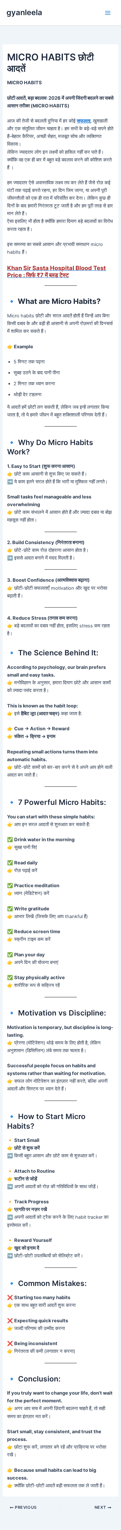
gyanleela (24, 12)
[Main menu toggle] (108, 13)
